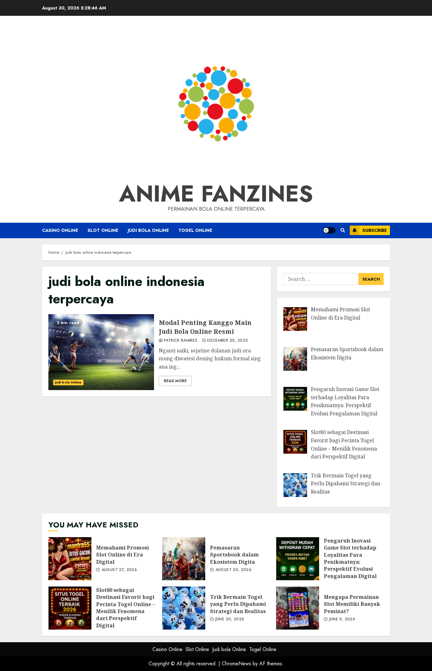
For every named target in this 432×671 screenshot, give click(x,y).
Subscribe (374, 230)
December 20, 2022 (227, 340)
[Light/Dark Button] (329, 230)
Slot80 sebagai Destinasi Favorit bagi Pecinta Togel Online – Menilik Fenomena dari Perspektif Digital (69, 608)
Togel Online (195, 230)
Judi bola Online (148, 230)
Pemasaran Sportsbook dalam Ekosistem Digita (183, 558)
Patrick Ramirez (180, 340)
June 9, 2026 (342, 619)
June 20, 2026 (229, 619)
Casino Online (60, 230)
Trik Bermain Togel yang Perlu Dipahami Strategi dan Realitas (183, 608)
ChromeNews (236, 663)
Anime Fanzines (216, 193)
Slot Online (103, 230)
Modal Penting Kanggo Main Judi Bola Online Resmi (101, 352)
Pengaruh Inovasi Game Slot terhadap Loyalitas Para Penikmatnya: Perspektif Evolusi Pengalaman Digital (297, 558)
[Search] (343, 230)
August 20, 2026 (233, 570)
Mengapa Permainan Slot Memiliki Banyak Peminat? (297, 608)
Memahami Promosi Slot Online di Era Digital (69, 558)
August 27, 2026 (119, 570)
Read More (175, 381)
